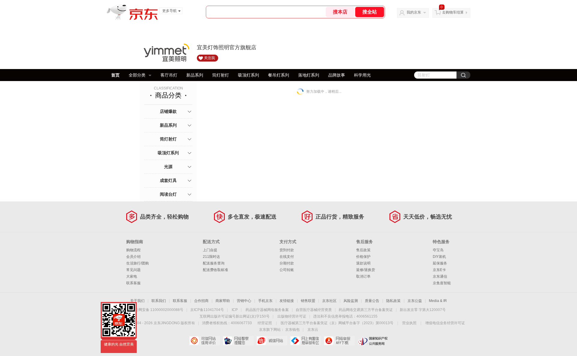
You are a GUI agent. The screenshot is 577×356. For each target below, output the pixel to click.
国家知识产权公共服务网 (372, 340)
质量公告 (372, 301)
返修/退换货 (365, 270)
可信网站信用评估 (204, 340)
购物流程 (133, 250)
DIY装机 (439, 257)
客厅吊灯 (168, 75)
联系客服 (133, 283)
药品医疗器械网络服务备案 (267, 310)
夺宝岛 (438, 250)
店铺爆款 (168, 111)
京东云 (312, 329)
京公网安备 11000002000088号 (157, 310)
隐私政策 (393, 301)
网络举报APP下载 (339, 340)
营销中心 (244, 301)
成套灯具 (168, 180)
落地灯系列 (308, 75)
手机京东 (265, 301)
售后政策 (363, 250)
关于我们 (137, 301)
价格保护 (363, 257)
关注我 (209, 58)
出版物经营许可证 (291, 316)
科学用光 (362, 75)
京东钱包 (292, 329)
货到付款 (286, 250)
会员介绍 (133, 257)
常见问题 (133, 270)
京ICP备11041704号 (207, 310)
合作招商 (201, 301)
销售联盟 (308, 301)
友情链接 (286, 301)
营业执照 (409, 323)
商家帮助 (222, 301)
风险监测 (350, 301)
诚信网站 (271, 340)
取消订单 (363, 276)
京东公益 (415, 301)
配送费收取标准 (215, 270)
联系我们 (158, 301)
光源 (168, 166)
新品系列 (194, 75)
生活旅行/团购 (137, 263)
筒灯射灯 (220, 75)
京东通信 (440, 276)
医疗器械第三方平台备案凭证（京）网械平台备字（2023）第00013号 (337, 323)
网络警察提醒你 (238, 340)
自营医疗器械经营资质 (314, 310)
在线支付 (286, 257)
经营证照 (265, 323)
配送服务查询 (213, 263)
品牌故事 (336, 75)
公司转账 (286, 270)
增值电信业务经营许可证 (445, 323)
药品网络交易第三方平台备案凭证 (366, 310)
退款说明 (363, 263)
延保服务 (440, 263)
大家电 (131, 276)
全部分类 (137, 75)
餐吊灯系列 (278, 75)
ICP (235, 310)
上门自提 (210, 250)
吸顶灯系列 (248, 75)
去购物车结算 (453, 12)
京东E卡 (439, 270)
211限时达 (211, 257)
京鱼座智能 (442, 283)
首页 (115, 75)
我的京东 (414, 12)
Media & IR (438, 301)
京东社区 (329, 301)
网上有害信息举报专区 (305, 340)
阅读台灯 (168, 194)
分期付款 (286, 263)
